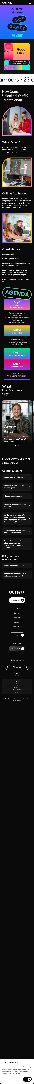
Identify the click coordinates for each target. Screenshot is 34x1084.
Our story (17, 613)
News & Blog (17, 627)
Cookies (17, 692)
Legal (17, 683)
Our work (17, 608)
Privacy (17, 681)
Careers (17, 622)
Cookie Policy (15, 1073)
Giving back (17, 617)
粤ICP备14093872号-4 (17, 689)
